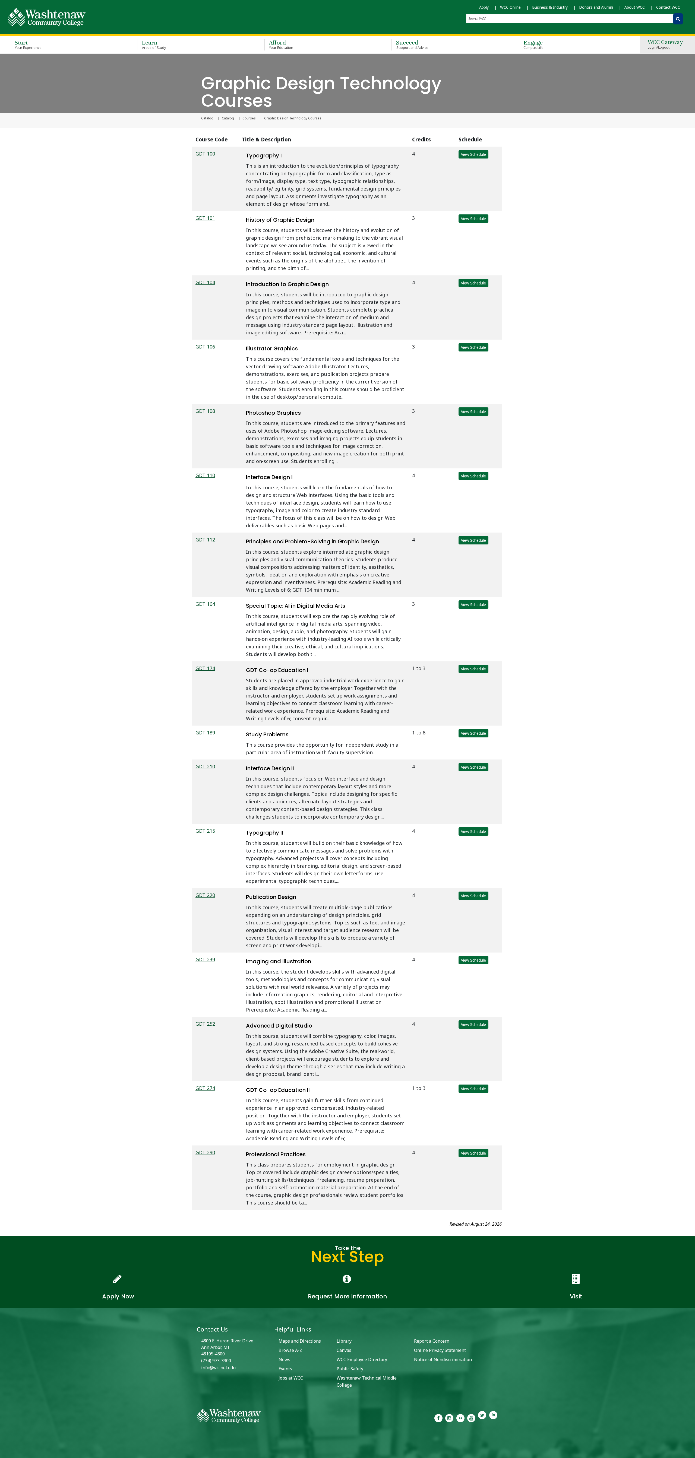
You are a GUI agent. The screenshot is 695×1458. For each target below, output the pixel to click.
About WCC (634, 7)
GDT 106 (205, 346)
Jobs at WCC (291, 1378)
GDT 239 (205, 959)
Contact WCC (668, 7)
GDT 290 (205, 1152)
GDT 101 (205, 218)
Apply (484, 7)
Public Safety (350, 1369)
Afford (281, 44)
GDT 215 (205, 831)
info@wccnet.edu (218, 1368)
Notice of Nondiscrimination (443, 1359)
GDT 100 (205, 153)
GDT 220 (205, 895)
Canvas (344, 1350)
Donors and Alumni (596, 7)
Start (28, 44)
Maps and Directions (300, 1341)
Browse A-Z (290, 1350)
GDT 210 (205, 766)
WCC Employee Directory (362, 1359)
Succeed (412, 44)
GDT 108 (205, 411)
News (284, 1359)
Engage (533, 44)
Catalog (207, 118)
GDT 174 (205, 668)
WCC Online (510, 7)
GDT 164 (205, 604)
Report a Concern (431, 1341)
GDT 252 (205, 1023)
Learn (154, 44)
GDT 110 (205, 475)
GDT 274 (205, 1088)
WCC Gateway (665, 45)
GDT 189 (205, 732)
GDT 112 (205, 539)
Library (344, 1341)
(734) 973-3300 (216, 1361)
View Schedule (473, 154)
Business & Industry (550, 7)
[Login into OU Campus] (3, 1453)
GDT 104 (205, 282)
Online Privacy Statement (440, 1350)
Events (285, 1369)
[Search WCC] (678, 18)
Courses (249, 118)
